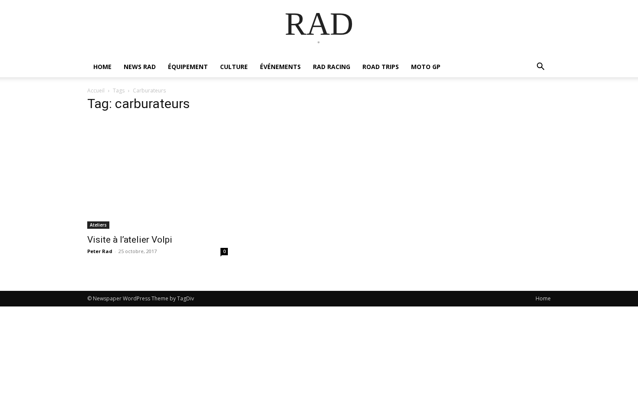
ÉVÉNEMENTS (280, 67)
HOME (102, 67)
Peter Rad (99, 251)
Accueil (96, 90)
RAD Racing (331, 67)
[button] (540, 67)
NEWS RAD (140, 67)
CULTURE (234, 67)
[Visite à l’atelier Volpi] (157, 174)
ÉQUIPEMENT (188, 67)
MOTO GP (426, 67)
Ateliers (98, 225)
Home (543, 298)
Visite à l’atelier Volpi (129, 239)
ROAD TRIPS (380, 67)
